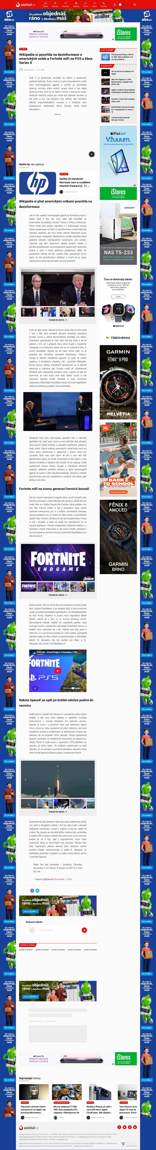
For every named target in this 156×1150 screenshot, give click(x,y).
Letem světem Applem (51, 1143)
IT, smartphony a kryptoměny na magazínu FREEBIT (78, 1143)
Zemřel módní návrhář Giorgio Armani (120, 119)
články (30, 1078)
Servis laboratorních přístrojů (34, 1146)
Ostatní (124, 1102)
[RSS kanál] (135, 1127)
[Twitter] (124, 1127)
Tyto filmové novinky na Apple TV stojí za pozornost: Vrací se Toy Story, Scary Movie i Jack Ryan (132, 1109)
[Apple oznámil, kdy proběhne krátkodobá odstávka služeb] (105, 91)
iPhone (90, 1102)
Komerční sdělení (61, 1102)
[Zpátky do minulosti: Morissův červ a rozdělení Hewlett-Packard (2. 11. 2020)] (37, 183)
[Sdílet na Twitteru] (36, 890)
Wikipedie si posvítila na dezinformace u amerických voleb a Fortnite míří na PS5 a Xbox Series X (55, 59)
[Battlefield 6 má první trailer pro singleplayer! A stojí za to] (105, 109)
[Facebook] (119, 1127)
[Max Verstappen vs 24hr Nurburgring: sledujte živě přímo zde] (105, 81)
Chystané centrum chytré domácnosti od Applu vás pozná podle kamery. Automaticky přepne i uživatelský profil (33, 1109)
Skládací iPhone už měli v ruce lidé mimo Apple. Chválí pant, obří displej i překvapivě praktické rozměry (99, 1109)
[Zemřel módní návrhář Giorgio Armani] (105, 118)
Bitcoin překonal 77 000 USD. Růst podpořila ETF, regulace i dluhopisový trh (66, 1109)
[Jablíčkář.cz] (25, 4)
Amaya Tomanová (70, 192)
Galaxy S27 (89, 1146)
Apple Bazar (23, 1143)
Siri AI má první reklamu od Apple (122, 72)
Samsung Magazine (35, 1143)
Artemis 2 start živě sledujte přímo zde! (123, 100)
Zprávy (23, 49)
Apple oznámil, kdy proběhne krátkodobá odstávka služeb (123, 91)
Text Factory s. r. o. (45, 1134)
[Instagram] (130, 1127)
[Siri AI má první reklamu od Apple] (105, 72)
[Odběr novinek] (114, 4)
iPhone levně (49, 1146)
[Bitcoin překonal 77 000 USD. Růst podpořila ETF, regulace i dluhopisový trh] (67, 1092)
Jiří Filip (61, 1117)
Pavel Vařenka (29, 70)
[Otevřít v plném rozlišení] (57, 412)
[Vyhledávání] (134, 4)
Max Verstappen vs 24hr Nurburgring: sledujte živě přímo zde (122, 81)
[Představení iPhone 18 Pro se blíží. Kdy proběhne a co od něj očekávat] (105, 57)
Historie (64, 174)
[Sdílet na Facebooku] (31, 890)
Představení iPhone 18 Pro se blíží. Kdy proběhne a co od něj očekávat (122, 57)
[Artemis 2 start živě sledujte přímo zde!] (105, 100)
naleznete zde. (28, 1137)
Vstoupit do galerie (57, 320)
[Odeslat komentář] (84, 930)
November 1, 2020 (63, 879)
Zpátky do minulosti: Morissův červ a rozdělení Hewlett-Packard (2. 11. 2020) (74, 182)
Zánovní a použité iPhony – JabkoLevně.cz (69, 1146)
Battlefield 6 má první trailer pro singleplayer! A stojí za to (123, 109)
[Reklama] (9, 15)
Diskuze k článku (34, 922)
